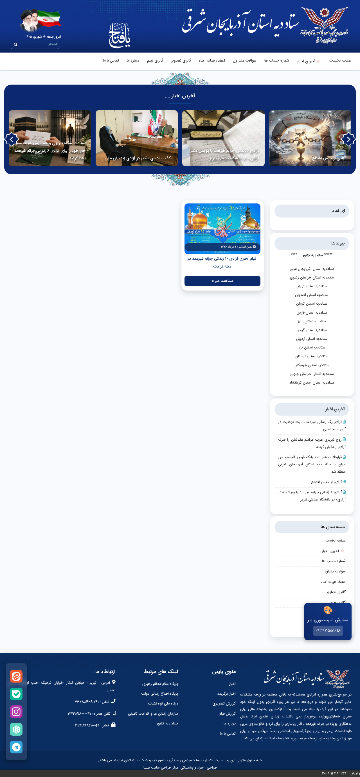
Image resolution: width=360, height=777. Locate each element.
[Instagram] (16, 711)
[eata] (16, 676)
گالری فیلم (155, 60)
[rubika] (16, 729)
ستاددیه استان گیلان (311, 330)
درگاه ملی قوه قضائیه (162, 704)
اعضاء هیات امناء (212, 60)
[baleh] (16, 694)
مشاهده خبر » (222, 281)
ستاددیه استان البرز (312, 321)
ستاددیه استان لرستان (311, 356)
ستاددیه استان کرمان (311, 304)
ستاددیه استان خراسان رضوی (312, 278)
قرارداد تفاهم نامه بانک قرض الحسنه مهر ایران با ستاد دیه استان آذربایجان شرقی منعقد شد (312, 464)
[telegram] (16, 747)
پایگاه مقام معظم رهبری (160, 684)
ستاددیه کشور (313, 255)
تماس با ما (111, 60)
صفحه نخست (340, 60)
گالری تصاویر (181, 60)
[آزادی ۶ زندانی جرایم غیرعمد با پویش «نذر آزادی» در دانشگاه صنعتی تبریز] (223, 138)
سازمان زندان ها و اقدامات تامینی (153, 714)
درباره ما (133, 60)
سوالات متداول (244, 60)
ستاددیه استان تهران (311, 286)
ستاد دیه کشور (167, 724)
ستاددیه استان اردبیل (312, 339)
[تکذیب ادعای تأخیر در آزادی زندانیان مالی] (137, 138)
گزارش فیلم (227, 714)
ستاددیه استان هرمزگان (311, 365)
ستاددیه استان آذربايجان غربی (312, 269)
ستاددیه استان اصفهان (311, 295)
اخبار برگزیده (226, 694)
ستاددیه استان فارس (311, 313)
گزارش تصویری (224, 704)
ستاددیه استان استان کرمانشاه (311, 383)
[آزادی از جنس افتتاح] (310, 138)
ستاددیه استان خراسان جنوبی (312, 374)
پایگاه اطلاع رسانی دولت (159, 694)
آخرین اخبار (306, 61)
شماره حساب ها (276, 60)
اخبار (232, 684)
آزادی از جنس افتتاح (326, 482)
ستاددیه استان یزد (311, 348)
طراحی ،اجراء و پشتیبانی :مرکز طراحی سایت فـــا (180, 768)
